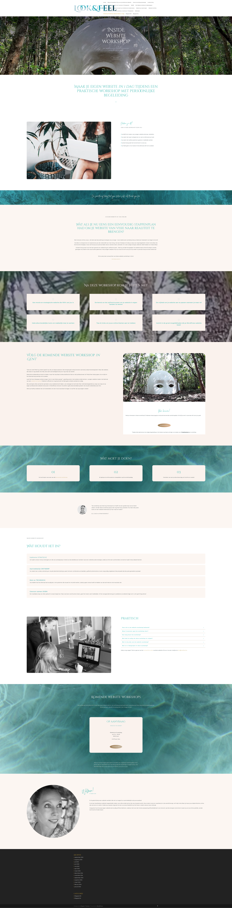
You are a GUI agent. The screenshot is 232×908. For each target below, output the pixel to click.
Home (104, 2)
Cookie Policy (151, 2)
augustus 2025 (78, 859)
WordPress (100, 906)
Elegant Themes (85, 906)
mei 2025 (77, 866)
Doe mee (116, 57)
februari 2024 (78, 884)
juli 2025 (77, 861)
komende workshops (61, 477)
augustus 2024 (78, 880)
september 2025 (79, 857)
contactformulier (148, 650)
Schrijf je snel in (116, 259)
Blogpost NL (136, 13)
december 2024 (79, 873)
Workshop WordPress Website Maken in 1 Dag (113, 13)
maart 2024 (78, 882)
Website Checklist (107, 8)
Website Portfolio (152, 8)
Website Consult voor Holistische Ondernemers (123, 8)
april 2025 (77, 868)
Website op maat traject (141, 8)
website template (36, 381)
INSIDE (132, 5)
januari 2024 (78, 886)
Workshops (164, 425)
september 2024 (79, 877)
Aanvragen (116, 746)
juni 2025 (77, 864)
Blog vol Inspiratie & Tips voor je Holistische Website (119, 2)
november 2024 (79, 875)
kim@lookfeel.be (182, 650)
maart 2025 (77, 871)
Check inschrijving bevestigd (139, 2)
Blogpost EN (128, 13)
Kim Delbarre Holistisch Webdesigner (144, 5)
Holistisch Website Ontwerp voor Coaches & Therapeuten (116, 5)
